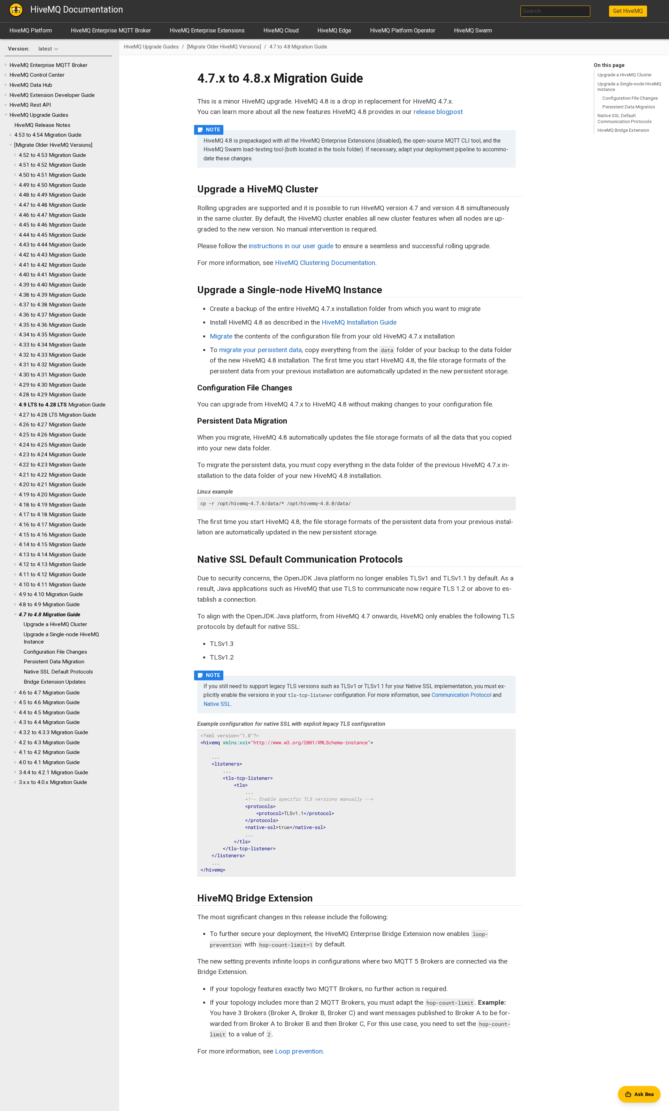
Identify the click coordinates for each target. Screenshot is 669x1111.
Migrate (221, 336)
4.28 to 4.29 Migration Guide (52, 394)
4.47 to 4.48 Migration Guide (52, 205)
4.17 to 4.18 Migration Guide (52, 514)
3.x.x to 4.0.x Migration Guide (53, 782)
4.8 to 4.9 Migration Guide (49, 604)
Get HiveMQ (628, 11)
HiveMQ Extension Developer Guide (52, 95)
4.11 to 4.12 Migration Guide (52, 574)
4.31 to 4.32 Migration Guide (52, 365)
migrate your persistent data (260, 350)
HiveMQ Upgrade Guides (38, 115)
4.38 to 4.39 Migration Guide (52, 295)
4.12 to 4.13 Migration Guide (52, 564)
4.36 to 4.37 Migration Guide (52, 315)
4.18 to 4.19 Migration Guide (52, 505)
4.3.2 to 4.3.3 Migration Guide (53, 732)
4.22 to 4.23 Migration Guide (52, 465)
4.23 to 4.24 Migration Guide (52, 454)
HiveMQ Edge (334, 30)
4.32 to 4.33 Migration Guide (52, 355)
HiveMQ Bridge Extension (623, 130)
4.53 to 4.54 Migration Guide (48, 135)
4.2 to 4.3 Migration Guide (49, 742)
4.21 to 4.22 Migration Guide (52, 475)
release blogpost (438, 112)
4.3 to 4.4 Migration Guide (49, 722)
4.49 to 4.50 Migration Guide (52, 185)
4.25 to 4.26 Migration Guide (52, 435)
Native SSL (217, 704)
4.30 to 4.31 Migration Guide (52, 375)
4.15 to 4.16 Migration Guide (52, 535)
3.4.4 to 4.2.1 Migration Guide (53, 772)
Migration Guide (62, 405)
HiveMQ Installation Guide (359, 322)
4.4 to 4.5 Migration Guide (49, 712)
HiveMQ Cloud (281, 30)
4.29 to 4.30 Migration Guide (52, 385)
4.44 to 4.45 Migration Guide (52, 235)
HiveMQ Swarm (473, 30)
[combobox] (555, 11)
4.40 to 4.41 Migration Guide (52, 275)
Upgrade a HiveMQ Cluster (55, 624)
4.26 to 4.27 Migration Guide (52, 424)
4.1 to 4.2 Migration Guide (49, 752)
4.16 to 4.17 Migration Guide (52, 525)
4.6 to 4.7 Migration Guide (49, 693)
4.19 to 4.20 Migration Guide (52, 495)
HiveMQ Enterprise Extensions (207, 30)
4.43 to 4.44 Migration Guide (52, 245)
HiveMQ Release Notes (42, 125)
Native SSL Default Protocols (58, 672)
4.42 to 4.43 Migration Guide (52, 255)
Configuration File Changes (55, 652)
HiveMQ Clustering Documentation (325, 263)
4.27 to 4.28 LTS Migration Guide (57, 415)
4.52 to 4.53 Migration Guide (52, 155)
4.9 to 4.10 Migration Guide (51, 594)
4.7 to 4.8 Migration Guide (49, 614)
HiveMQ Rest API (30, 105)
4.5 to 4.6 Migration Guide (49, 702)
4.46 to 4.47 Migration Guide (52, 215)
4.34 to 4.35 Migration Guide (52, 335)
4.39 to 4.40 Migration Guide (52, 285)
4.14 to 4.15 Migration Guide (52, 544)
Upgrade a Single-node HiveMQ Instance (629, 86)
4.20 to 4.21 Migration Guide (52, 484)
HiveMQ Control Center (36, 75)
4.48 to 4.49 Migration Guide (52, 195)
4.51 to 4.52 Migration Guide (52, 165)
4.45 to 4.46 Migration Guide (52, 225)
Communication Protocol (461, 695)
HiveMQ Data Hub (30, 85)
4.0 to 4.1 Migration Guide (49, 762)
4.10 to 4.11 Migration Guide (52, 584)
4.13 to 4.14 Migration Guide (52, 554)
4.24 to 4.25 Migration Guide (52, 445)
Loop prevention (299, 1051)
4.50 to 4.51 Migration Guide (52, 175)
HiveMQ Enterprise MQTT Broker (111, 30)
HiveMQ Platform (30, 30)
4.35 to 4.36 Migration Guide (52, 325)
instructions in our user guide (291, 246)
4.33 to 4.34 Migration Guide (52, 345)
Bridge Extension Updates (55, 682)
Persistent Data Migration (54, 662)
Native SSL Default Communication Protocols (625, 118)
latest (45, 49)
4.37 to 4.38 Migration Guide (52, 305)
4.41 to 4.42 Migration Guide (52, 265)
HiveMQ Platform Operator (402, 30)
